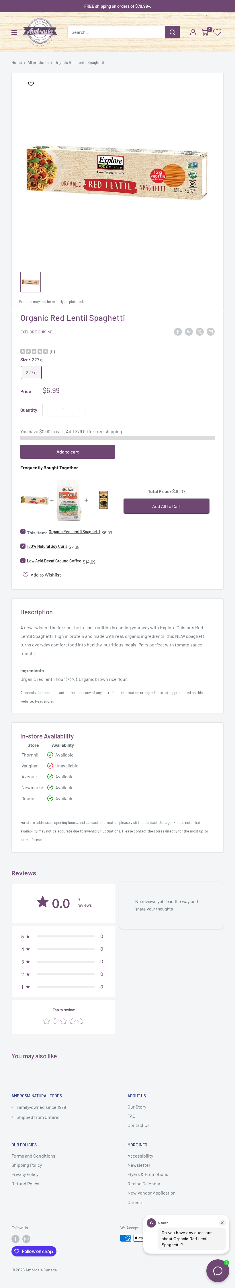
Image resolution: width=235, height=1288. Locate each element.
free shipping (108, 431)
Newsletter (139, 1165)
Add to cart (67, 451)
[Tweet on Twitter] (200, 331)
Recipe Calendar (144, 1183)
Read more (44, 701)
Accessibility (140, 1155)
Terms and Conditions (33, 1155)
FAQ (131, 1116)
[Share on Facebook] (178, 331)
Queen (27, 798)
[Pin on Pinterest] (189, 331)
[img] (34, 352)
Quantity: (29, 410)
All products (38, 62)
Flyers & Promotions (148, 1174)
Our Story (137, 1106)
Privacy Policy (24, 1174)
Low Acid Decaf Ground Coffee (54, 560)
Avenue (29, 776)
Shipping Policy (26, 1165)
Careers (136, 1202)
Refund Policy (25, 1183)
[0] (204, 32)
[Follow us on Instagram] (26, 1239)
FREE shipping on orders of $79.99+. (117, 6)
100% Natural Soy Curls (47, 546)
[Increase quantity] (79, 410)
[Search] (172, 32)
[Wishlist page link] (217, 32)
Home (16, 62)
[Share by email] (211, 331)
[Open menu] (14, 32)
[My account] (193, 32)
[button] (63, 936)
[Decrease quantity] (49, 410)
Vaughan (30, 765)
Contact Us (153, 822)
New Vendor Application (152, 1192)
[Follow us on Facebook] (15, 1239)
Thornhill (30, 754)
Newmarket (33, 787)
